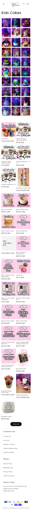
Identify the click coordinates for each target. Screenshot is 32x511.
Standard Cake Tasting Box (23, 298)
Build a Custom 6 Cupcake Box (21, 253)
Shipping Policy (8, 468)
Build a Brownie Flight (7, 321)
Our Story (6, 440)
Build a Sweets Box (21, 231)
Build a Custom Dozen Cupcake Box (7, 275)
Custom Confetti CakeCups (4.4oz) (21, 139)
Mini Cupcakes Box (7, 243)
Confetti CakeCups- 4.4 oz (23, 162)
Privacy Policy (7, 472)
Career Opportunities (10, 448)
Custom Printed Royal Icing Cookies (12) (7, 365)
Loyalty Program (8, 452)
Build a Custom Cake (7, 231)
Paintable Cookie (6, 416)
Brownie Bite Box (21, 368)
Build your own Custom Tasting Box (8, 298)
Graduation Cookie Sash (23, 188)
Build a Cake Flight (21, 321)
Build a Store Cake (6, 209)
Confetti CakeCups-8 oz (8, 184)
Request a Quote (9, 444)
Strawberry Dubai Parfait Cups (6, 391)
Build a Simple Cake (22, 209)
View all (16, 424)
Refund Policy (7, 464)
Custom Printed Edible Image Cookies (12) (22, 343)
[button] (4, 4)
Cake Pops (19, 275)
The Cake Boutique (12, 508)
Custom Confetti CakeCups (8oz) (6, 162)
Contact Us (7, 436)
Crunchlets (4, 138)
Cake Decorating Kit (22, 395)
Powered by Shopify (23, 508)
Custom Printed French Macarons (8, 343)
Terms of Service (9, 476)
